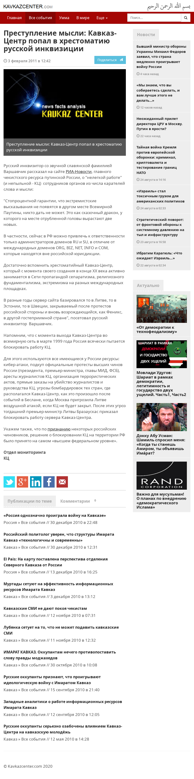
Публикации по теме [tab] (30, 501)
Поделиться (108, 60)
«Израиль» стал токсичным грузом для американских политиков (161, 199)
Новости (146, 34)
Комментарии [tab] (78, 501)
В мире (82, 17)
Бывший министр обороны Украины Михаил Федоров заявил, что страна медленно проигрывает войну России (161, 60)
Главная (14, 17)
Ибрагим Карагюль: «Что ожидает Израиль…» (159, 259)
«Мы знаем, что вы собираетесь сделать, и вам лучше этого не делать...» (158, 96)
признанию (59, 429)
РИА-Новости (79, 171)
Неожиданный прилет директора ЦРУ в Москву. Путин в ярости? (159, 127)
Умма (64, 17)
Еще (101, 17)
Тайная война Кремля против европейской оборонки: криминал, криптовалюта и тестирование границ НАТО (157, 163)
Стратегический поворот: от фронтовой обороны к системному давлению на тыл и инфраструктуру (160, 230)
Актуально (148, 285)
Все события (40, 17)
